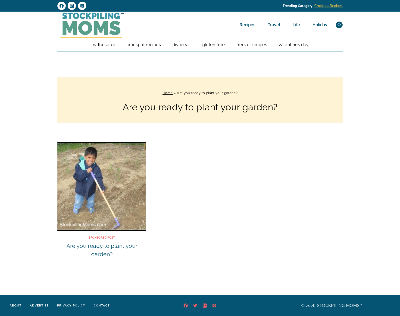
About (16, 305)
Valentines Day (294, 44)
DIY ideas (181, 44)
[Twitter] (195, 305)
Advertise (39, 305)
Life (296, 24)
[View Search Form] (339, 25)
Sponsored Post (102, 237)
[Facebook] (61, 6)
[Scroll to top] (389, 298)
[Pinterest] (82, 6)
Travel (274, 24)
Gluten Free (213, 44)
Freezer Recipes (252, 44)
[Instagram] (72, 6)
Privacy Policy (71, 305)
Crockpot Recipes (328, 6)
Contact (102, 305)
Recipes (247, 24)
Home (167, 93)
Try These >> (103, 44)
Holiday (319, 24)
